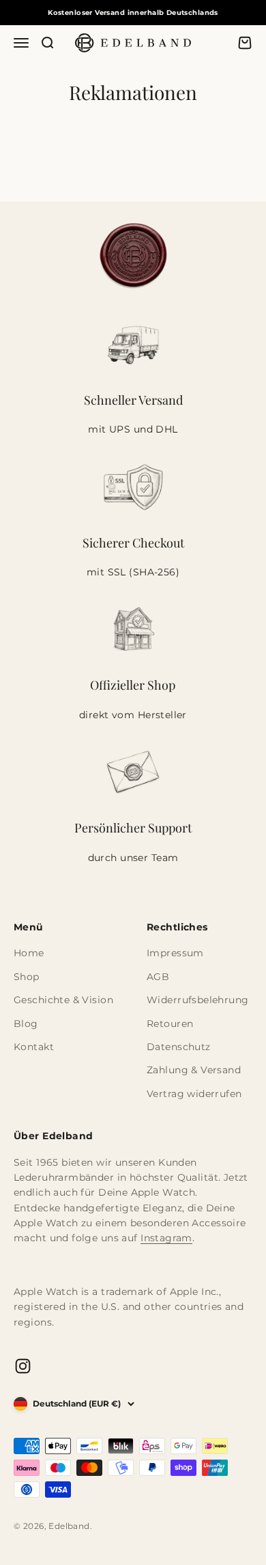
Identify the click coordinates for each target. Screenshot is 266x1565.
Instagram (166, 1238)
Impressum (175, 953)
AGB (158, 977)
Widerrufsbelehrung (198, 1000)
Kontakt (34, 1047)
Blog (26, 1023)
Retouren (170, 1023)
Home (29, 953)
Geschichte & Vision (63, 1000)
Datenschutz (179, 1047)
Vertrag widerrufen (194, 1094)
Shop (27, 977)
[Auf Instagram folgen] (23, 1366)
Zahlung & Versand (194, 1070)
